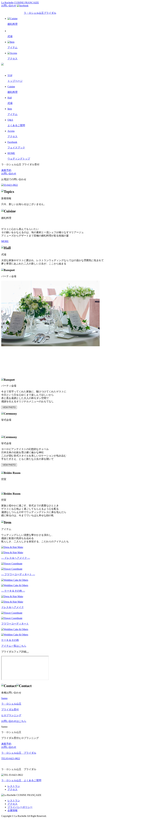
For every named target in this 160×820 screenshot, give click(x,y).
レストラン (14, 786)
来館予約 (6, 170)
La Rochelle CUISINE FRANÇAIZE (20, 2)
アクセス (13, 789)
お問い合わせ (8, 5)
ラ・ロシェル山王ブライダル (40, 13)
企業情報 (13, 810)
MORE (5, 241)
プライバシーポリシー (20, 807)
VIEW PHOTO (9, 407)
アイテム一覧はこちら (13, 646)
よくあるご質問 (21, 780)
